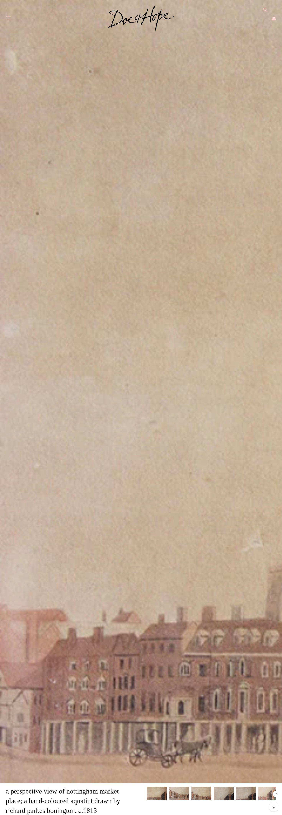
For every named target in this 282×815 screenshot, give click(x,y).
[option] (157, 793)
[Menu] (9, 19)
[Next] (276, 794)
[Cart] (274, 18)
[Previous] (147, 794)
